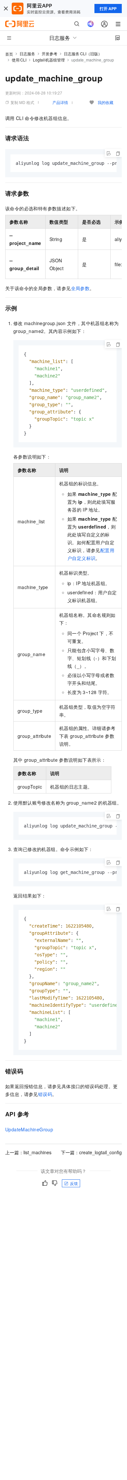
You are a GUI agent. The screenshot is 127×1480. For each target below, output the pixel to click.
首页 (9, 54)
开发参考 (49, 53)
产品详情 (60, 102)
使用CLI (19, 59)
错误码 (45, 1094)
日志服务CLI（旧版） (83, 53)
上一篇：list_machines (28, 1152)
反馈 (74, 1183)
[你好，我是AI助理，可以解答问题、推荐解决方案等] (90, 24)
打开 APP (108, 8)
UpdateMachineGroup (29, 1129)
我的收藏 (105, 102)
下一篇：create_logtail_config (91, 1152)
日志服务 (27, 53)
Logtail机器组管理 (49, 59)
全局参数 (80, 288)
